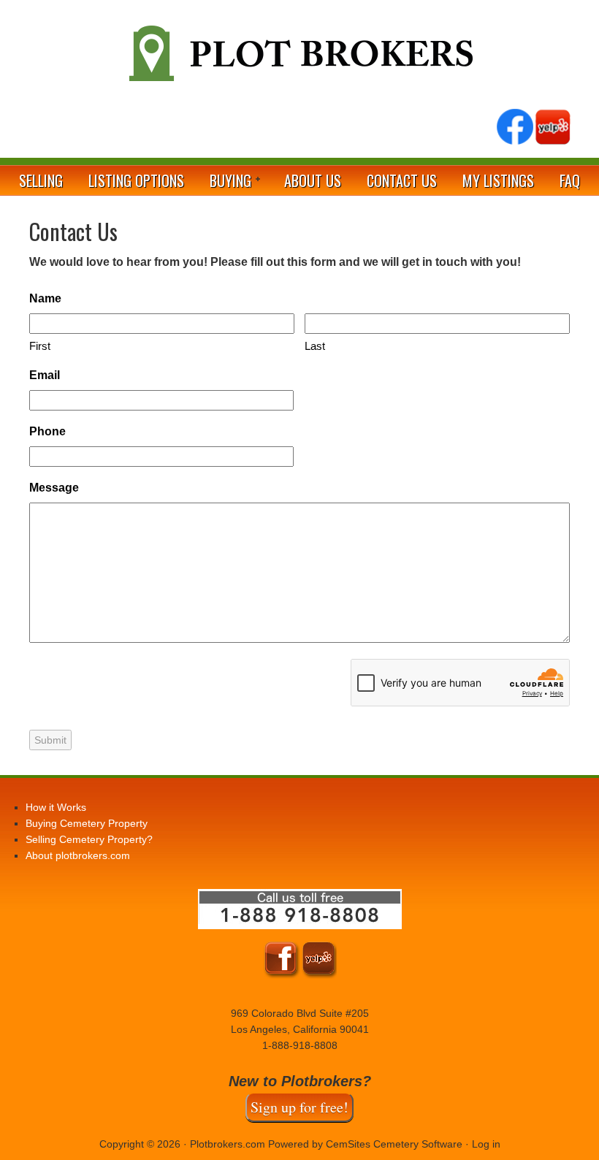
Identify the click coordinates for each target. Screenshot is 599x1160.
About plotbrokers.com (78, 855)
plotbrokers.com (299, 59)
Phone (47, 431)
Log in (486, 1144)
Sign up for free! (299, 1107)
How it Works (56, 807)
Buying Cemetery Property (87, 823)
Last (315, 346)
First (39, 346)
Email (44, 375)
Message (54, 487)
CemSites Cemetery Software (394, 1144)
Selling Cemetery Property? (89, 839)
